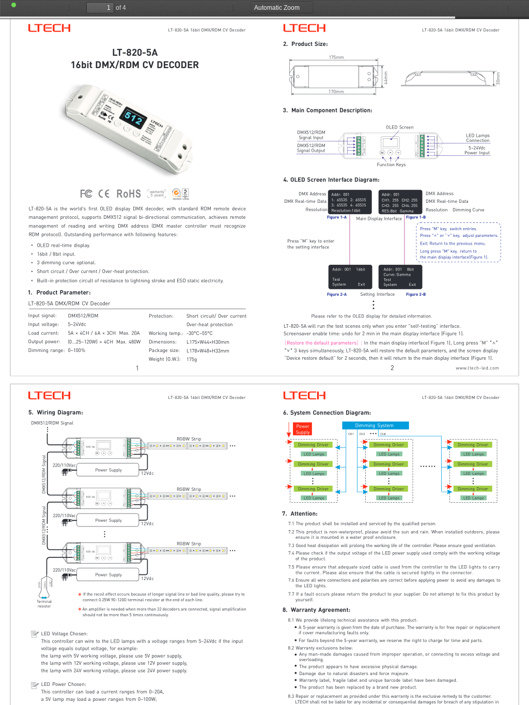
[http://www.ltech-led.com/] (476, 368)
